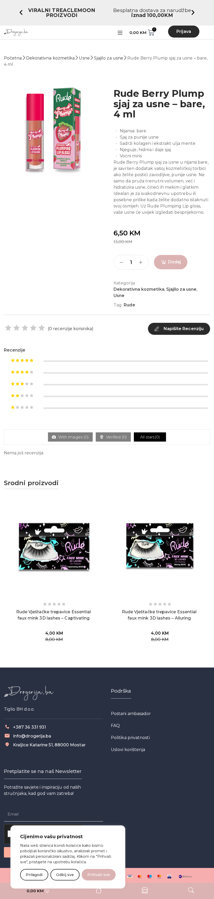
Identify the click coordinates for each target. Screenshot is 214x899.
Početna (13, 58)
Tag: (118, 304)
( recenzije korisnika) (70, 328)
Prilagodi (34, 874)
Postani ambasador (131, 713)
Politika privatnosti (130, 737)
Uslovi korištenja (128, 749)
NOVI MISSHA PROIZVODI (152, 10)
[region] (67, 857)
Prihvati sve (98, 874)
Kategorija (124, 283)
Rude (129, 304)
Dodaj (174, 261)
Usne (84, 58)
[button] (21, 12)
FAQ (115, 725)
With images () (73, 436)
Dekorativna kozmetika (50, 58)
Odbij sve (65, 874)
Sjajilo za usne (108, 58)
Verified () (116, 436)
